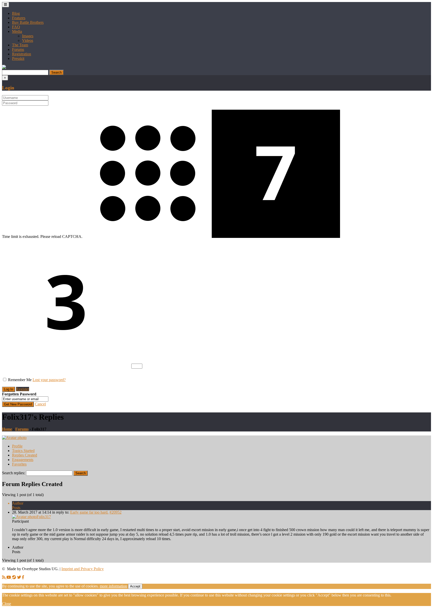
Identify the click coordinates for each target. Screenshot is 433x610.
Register (22, 389)
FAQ (16, 27)
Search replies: (13, 473)
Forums (18, 49)
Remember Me (20, 380)
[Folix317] (14, 437)
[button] (4, 67)
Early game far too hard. (89, 512)
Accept (135, 586)
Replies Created (24, 455)
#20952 (116, 512)
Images (27, 36)
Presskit (18, 58)
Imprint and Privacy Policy (82, 569)
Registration (21, 54)
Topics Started (23, 450)
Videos (27, 40)
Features (18, 18)
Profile (17, 446)
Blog (16, 13)
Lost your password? (49, 380)
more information (113, 586)
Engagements (22, 460)
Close (6, 603)
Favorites (19, 464)
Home (7, 429)
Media (17, 31)
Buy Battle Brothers (28, 22)
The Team (20, 45)
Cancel (40, 404)
